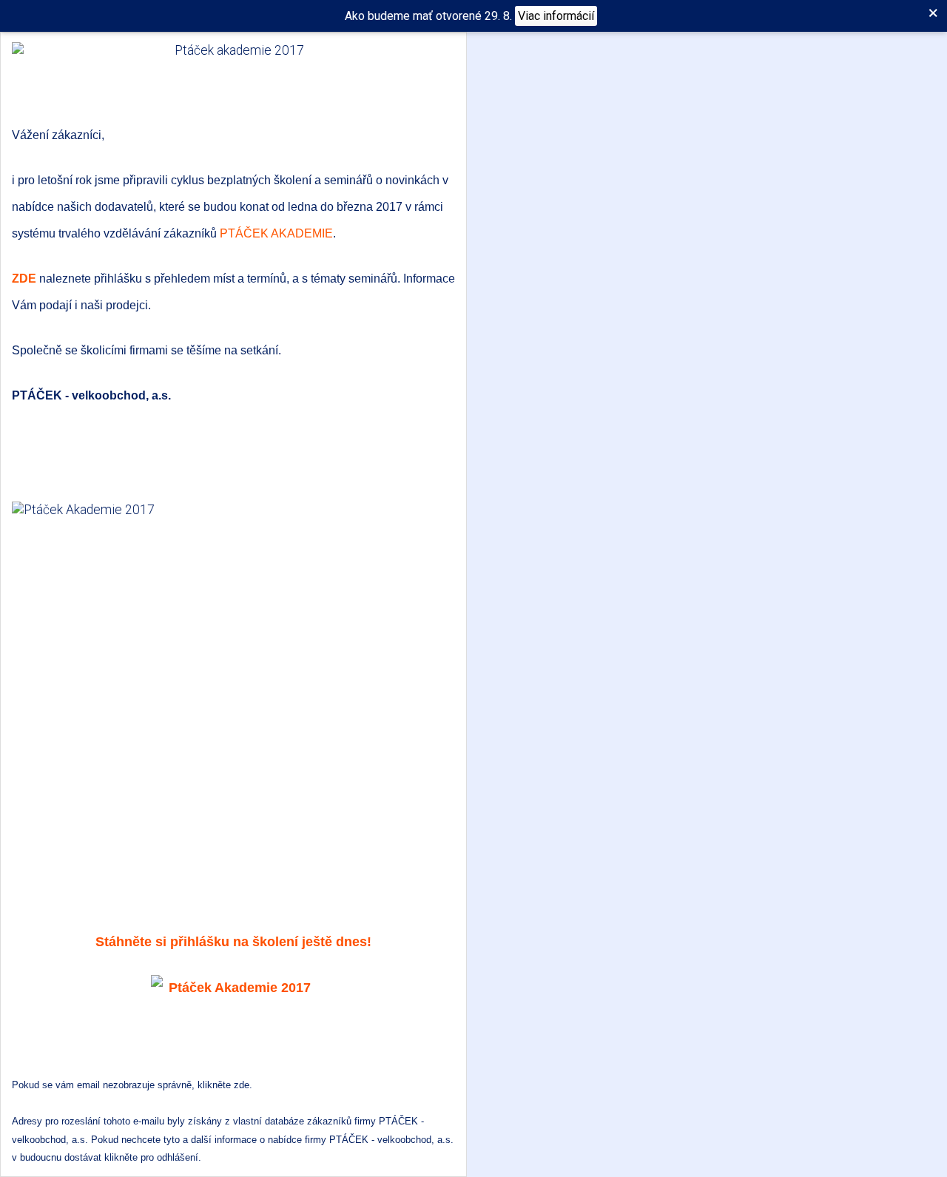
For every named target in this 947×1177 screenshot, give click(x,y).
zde (241, 1084)
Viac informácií (556, 16)
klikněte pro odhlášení (151, 1157)
